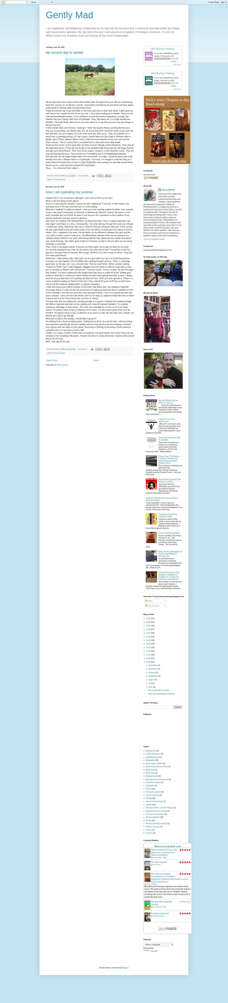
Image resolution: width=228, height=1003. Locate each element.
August (151, 680)
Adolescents (151, 751)
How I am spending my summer (69, 192)
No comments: (83, 176)
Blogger (125, 968)
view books (177, 64)
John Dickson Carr (159, 907)
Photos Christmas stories (156, 823)
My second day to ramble (64, 52)
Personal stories (59, 179)
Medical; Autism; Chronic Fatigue (159, 808)
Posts (149, 601)
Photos (149, 820)
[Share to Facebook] (107, 175)
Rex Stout (156, 864)
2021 (148, 618)
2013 (148, 647)
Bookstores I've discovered (157, 779)
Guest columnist (152, 795)
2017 (148, 633)
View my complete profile (154, 239)
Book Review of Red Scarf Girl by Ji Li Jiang (170, 480)
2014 (148, 644)
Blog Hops (150, 770)
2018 (148, 629)
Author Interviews (153, 754)
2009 (148, 662)
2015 (148, 640)
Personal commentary (155, 814)
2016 (148, 637)
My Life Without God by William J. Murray (168, 401)
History (149, 798)
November (153, 669)
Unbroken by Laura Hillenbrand (167, 420)
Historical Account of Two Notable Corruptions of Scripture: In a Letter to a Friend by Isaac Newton (169, 575)
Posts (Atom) (62, 365)
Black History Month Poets (157, 767)
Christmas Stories (153, 782)
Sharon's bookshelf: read (167, 846)
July (150, 683)
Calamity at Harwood (160, 913)
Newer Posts (52, 360)
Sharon (156, 53)
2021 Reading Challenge (163, 48)
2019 (148, 626)
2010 (148, 658)
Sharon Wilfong (168, 190)
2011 (148, 655)
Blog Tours (150, 773)
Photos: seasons (153, 827)
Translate (154, 951)
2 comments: (83, 349)
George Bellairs (158, 916)
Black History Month (154, 763)
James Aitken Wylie (160, 857)
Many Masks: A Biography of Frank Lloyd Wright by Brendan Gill (170, 554)
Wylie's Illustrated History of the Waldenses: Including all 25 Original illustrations (164, 852)
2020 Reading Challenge (163, 73)
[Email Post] (93, 176)
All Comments (153, 606)
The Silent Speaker (159, 862)
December (153, 665)
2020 (148, 622)
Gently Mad (69, 15)
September (153, 676)
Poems (149, 830)
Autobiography (152, 757)
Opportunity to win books (156, 811)
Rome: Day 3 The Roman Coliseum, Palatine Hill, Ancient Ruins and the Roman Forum (169, 459)
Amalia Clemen (151, 884)
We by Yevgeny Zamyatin (169, 533)
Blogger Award (152, 776)
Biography (150, 760)
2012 (148, 651)
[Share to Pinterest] (110, 175)
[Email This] (98, 175)
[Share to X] (104, 175)
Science (149, 833)
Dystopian (150, 785)
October (152, 672)
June (150, 687)
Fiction (148, 789)
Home (96, 360)
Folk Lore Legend (153, 792)
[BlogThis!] (101, 175)
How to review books (154, 801)
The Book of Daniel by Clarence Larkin (168, 515)
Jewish (149, 805)
